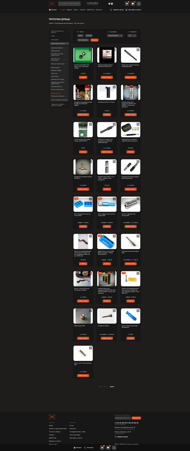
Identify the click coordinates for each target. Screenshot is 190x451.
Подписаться (136, 418)
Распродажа (54, 39)
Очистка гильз (55, 76)
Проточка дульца (55, 93)
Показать (94, 40)
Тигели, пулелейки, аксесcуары (59, 99)
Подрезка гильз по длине (57, 79)
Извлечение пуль (55, 50)
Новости (83, 9)
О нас (71, 425)
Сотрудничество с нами (77, 431)
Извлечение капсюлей (57, 47)
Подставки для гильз (56, 86)
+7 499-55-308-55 (92, 3)
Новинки (69, 9)
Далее (112, 386)
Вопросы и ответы (55, 441)
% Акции (62, 9)
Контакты (99, 9)
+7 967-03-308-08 (132, 423)
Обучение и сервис (56, 70)
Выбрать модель (106, 77)
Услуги (75, 9)
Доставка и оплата (76, 438)
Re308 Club (90, 9)
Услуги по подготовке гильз (58, 428)
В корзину (83, 77)
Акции (51, 425)
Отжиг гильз (54, 73)
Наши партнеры (75, 435)
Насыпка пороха (55, 67)
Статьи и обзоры (54, 431)
